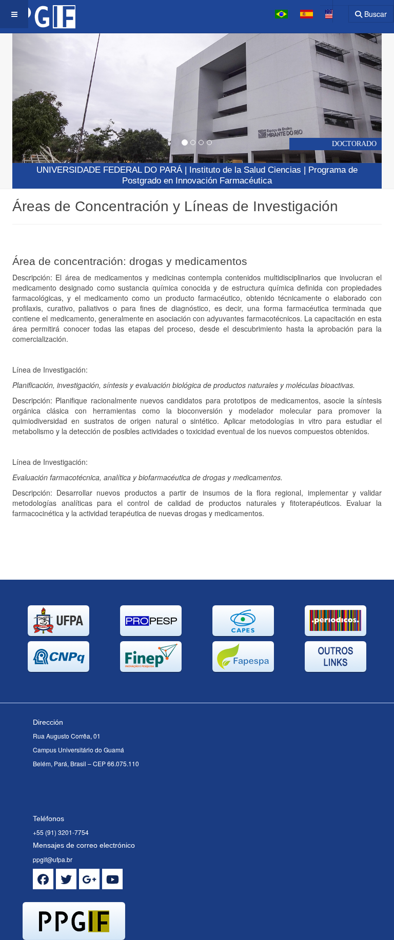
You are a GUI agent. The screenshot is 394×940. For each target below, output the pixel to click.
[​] (43, 879)
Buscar (374, 14)
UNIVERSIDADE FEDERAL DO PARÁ (109, 170)
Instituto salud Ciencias (245, 170)
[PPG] (37, 14)
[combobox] (334, 10)
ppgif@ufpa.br (52, 859)
